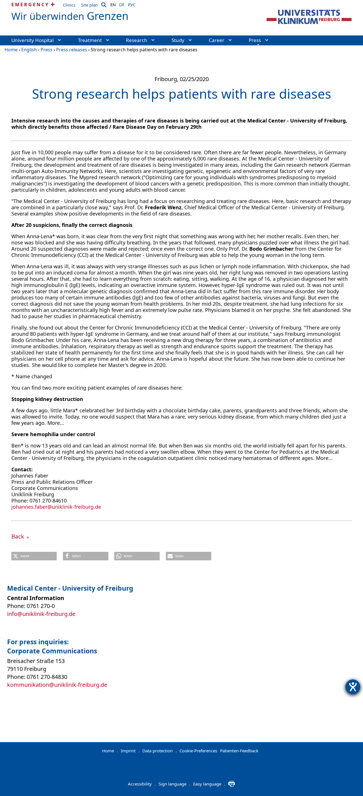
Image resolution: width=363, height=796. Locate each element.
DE (121, 4)
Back (18, 536)
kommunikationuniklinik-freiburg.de (57, 685)
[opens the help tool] (352, 686)
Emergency (30, 4)
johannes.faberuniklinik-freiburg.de (56, 506)
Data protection (159, 750)
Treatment (90, 40)
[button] (34, 556)
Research (136, 40)
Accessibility (142, 784)
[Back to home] (309, 17)
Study (178, 40)
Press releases (71, 50)
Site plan (89, 5)
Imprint (130, 750)
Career (216, 40)
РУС (132, 4)
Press (255, 40)
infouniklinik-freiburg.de (41, 614)
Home (11, 50)
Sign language (174, 784)
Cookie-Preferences (198, 750)
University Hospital (32, 40)
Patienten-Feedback (239, 750)
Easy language (209, 784)
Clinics (69, 5)
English (29, 50)
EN (113, 4)
